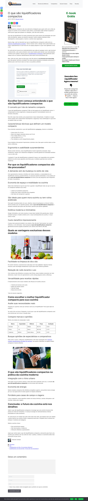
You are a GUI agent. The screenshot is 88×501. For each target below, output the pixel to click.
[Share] (1, 15)
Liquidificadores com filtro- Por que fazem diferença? (20, 447)
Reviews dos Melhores (43, 3)
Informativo (11, 444)
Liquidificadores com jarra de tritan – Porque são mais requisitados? (24, 448)
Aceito (71, 499)
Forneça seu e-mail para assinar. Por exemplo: (27, 83)
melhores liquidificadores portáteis (17, 43)
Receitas (77, 3)
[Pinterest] (1, 13)
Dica (10, 445)
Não (76, 499)
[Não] (86, 499)
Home (34, 3)
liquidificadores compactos (36, 53)
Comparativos (54, 3)
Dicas (71, 3)
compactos (38, 129)
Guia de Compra (63, 3)
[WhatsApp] (1, 10)
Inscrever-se (21, 86)
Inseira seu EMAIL (21, 78)
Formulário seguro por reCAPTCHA (23, 95)
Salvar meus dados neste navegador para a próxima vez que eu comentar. (28, 487)
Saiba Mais (81, 499)
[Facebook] (1, 8)
